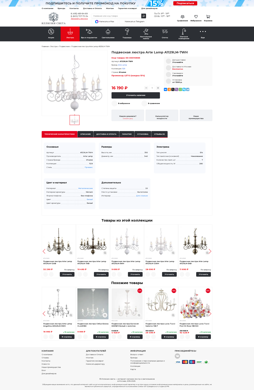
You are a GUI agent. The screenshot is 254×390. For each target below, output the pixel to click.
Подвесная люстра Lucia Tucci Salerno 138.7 (160, 325)
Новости (46, 364)
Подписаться (185, 3)
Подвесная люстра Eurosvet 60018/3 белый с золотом (125, 325)
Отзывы (45, 358)
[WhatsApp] (180, 89)
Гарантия (126, 134)
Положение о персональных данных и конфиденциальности (147, 362)
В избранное (124, 103)
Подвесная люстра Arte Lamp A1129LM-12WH (160, 262)
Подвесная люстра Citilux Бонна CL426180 (92, 325)
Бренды (61, 8)
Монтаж (110, 8)
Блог (44, 370)
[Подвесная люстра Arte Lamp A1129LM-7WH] (74, 83)
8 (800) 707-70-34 (79, 16)
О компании (47, 8)
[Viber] (176, 89)
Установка (142, 134)
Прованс (89, 167)
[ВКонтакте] (165, 89)
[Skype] (184, 89)
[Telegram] (187, 89)
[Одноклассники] (169, 89)
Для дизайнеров (149, 8)
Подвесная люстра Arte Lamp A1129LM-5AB (194, 262)
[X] (172, 89)
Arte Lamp (122, 65)
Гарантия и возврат (127, 8)
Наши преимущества (51, 367)
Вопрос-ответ (136, 354)
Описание (85, 134)
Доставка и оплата (106, 134)
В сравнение (154, 103)
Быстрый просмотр (71, 252)
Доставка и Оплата (92, 8)
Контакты (74, 8)
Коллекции (135, 366)
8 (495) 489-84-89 (79, 13)
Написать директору (95, 364)
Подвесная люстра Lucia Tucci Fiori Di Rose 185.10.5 (194, 325)
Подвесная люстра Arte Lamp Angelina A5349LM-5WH (57, 325)
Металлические (85, 188)
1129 (123, 69)
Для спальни (142, 196)
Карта (133, 369)
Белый (90, 199)
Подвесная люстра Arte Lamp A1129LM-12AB (57, 262)
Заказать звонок (79, 19)
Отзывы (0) (159, 134)
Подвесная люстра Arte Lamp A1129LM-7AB (91, 262)
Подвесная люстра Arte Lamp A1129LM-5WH (126, 262)
